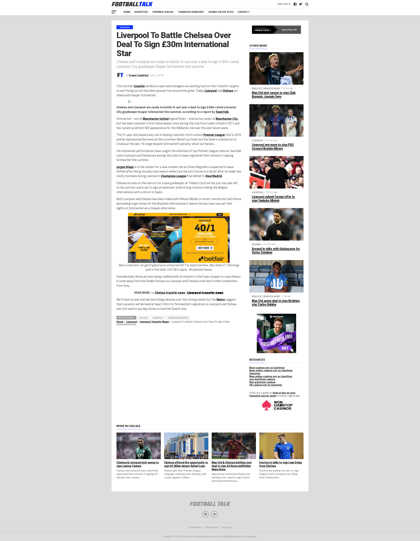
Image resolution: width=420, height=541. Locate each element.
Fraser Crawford (138, 75)
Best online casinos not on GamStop (271, 370)
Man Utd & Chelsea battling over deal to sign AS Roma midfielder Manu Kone (232, 466)
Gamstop (254, 373)
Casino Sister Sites (221, 12)
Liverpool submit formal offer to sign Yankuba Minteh (273, 198)
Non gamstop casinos (262, 382)
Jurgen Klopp (125, 167)
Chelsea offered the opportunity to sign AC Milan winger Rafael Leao (186, 464)
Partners (226, 527)
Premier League (163, 12)
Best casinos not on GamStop (267, 368)
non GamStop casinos (262, 379)
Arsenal (256, 244)
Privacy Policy (212, 527)
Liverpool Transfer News (154, 322)
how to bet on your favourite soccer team (272, 394)
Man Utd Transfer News (266, 88)
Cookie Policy (195, 527)
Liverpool (210, 90)
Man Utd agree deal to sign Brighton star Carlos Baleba (276, 303)
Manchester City (227, 118)
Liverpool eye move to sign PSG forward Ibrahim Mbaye (273, 146)
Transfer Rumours (190, 12)
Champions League (173, 176)
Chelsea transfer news (170, 292)
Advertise (141, 12)
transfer (139, 86)
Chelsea (228, 90)
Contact (243, 12)
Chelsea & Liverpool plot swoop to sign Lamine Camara (137, 464)
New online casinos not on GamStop (270, 376)
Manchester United (156, 118)
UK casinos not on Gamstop (265, 385)
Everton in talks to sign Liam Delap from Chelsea (280, 464)
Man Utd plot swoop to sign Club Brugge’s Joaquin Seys (273, 94)
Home (126, 12)
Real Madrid (214, 176)
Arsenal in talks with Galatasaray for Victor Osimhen (276, 251)
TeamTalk (222, 111)
